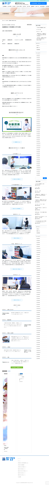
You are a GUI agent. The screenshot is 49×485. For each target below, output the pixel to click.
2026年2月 (38, 63)
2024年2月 (38, 103)
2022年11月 (38, 125)
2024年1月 (38, 105)
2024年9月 (38, 89)
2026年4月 (38, 59)
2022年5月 (38, 135)
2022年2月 (38, 141)
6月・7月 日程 (39, 31)
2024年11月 (38, 87)
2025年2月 (38, 81)
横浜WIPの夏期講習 (21, 464)
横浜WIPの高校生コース (21, 468)
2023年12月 (38, 107)
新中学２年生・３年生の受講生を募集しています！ (41, 213)
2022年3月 (38, 139)
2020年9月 (38, 171)
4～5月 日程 (21, 379)
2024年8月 (38, 91)
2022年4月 (38, 137)
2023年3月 (38, 119)
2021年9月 (38, 149)
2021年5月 (38, 157)
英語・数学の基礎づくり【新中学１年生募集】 (41, 208)
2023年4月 (38, 117)
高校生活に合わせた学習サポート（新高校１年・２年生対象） (41, 217)
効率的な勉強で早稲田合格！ (6, 448)
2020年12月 (38, 167)
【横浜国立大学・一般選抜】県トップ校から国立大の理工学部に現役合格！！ (41, 34)
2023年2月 (38, 121)
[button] (17, 142)
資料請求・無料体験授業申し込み (23, 462)
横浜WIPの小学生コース (21, 474)
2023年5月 (38, 115)
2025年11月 (38, 67)
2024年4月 (38, 99)
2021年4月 (38, 159)
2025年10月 (38, 69)
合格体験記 (29, 24)
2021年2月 (38, 163)
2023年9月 (38, 111)
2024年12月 (38, 85)
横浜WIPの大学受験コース (22, 466)
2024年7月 (38, 93)
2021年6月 (38, 155)
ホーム (38, 0)
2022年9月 (38, 129)
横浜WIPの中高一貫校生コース (22, 470)
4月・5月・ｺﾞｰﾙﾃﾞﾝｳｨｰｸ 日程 (39, 204)
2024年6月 (38, 95)
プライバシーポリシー (43, 0)
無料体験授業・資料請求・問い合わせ (38, 3)
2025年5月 (38, 75)
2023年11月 (38, 109)
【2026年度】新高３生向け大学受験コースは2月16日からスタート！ (40, 221)
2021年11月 (38, 145)
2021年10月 (38, 147)
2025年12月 (38, 65)
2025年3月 (38, 79)
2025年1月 (38, 83)
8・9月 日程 (39, 29)
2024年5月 (38, 97)
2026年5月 (38, 57)
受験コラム (38, 47)
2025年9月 (38, 71)
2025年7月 (38, 73)
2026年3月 (38, 61)
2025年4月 (38, 77)
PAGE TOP (47, 469)
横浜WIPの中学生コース (21, 472)
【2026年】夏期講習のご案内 (41, 27)
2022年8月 (38, 131)
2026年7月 (38, 55)
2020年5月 (38, 175)
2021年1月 (38, 165)
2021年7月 (38, 153)
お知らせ (38, 45)
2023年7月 (38, 113)
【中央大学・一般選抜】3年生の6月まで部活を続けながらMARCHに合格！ (41, 38)
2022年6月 (38, 133)
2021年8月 (38, 151)
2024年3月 (38, 101)
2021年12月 (38, 143)
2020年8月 (38, 173)
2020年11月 (38, 169)
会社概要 (19, 476)
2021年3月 (38, 161)
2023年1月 (38, 123)
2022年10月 (38, 127)
